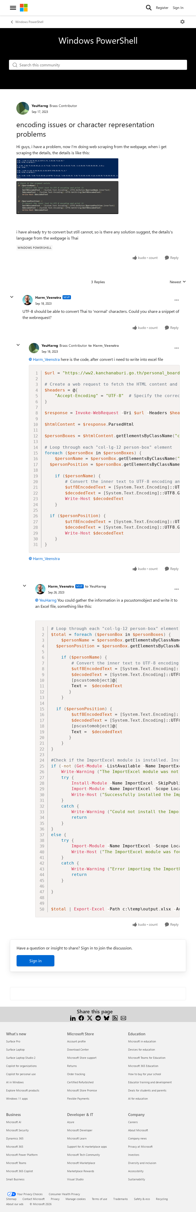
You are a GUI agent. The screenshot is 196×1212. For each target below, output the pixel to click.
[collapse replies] (12, 297)
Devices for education (141, 1049)
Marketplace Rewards (80, 1171)
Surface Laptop (15, 1049)
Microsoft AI (13, 1122)
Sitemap (11, 1199)
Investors (133, 1155)
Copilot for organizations (21, 1066)
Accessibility (135, 1171)
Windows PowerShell (29, 22)
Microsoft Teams (16, 1163)
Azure (70, 1122)
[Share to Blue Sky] (106, 1017)
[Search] (149, 8)
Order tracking (76, 1074)
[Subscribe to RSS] (115, 1017)
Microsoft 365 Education (143, 1066)
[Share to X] (89, 1017)
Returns (72, 1066)
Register (162, 7)
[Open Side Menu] (13, 7)
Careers (133, 1122)
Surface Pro (13, 1041)
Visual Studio (75, 1179)
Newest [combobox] (178, 281)
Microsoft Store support (81, 1058)
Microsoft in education (142, 1041)
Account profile (76, 1041)
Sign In (178, 7)
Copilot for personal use (21, 1074)
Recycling (162, 1199)
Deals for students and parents (147, 1090)
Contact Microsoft (33, 1199)
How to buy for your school (144, 1074)
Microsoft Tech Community (83, 1155)
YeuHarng (40, 105)
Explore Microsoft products (22, 1090)
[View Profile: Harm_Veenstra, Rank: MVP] (27, 300)
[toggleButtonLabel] (182, 21)
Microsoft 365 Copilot (19, 1171)
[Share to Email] (123, 1017)
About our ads (14, 1204)
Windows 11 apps (17, 1098)
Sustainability (136, 1179)
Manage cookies (76, 1199)
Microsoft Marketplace (81, 1163)
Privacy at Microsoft (140, 1146)
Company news (137, 1138)
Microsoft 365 (14, 1146)
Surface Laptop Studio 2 (20, 1058)
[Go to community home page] (24, 7)
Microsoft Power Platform (22, 1155)
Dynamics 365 (14, 1138)
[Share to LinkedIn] (73, 1017)
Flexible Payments (78, 1098)
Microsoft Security (17, 1130)
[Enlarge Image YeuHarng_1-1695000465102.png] (67, 168)
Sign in (35, 960)
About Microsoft (138, 1130)
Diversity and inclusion (142, 1163)
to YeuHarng (95, 586)
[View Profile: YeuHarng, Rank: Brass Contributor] (22, 108)
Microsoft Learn (77, 1138)
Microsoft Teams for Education (146, 1058)
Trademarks (120, 1199)
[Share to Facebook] (81, 1017)
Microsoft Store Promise (82, 1090)
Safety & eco (142, 1199)
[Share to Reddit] (98, 1017)
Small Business (15, 1179)
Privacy (55, 1199)
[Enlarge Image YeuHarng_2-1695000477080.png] (67, 197)
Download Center (78, 1049)
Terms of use (99, 1199)
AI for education (138, 1098)
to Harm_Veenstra (103, 345)
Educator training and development (150, 1082)
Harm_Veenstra (48, 297)
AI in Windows (15, 1082)
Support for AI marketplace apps (87, 1146)
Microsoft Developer (79, 1130)
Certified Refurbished (80, 1082)
